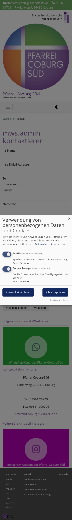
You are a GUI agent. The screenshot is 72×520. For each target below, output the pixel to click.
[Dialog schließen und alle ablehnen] (69, 217)
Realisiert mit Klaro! (59, 300)
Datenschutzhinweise (47, 244)
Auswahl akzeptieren (18, 292)
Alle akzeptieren (55, 292)
